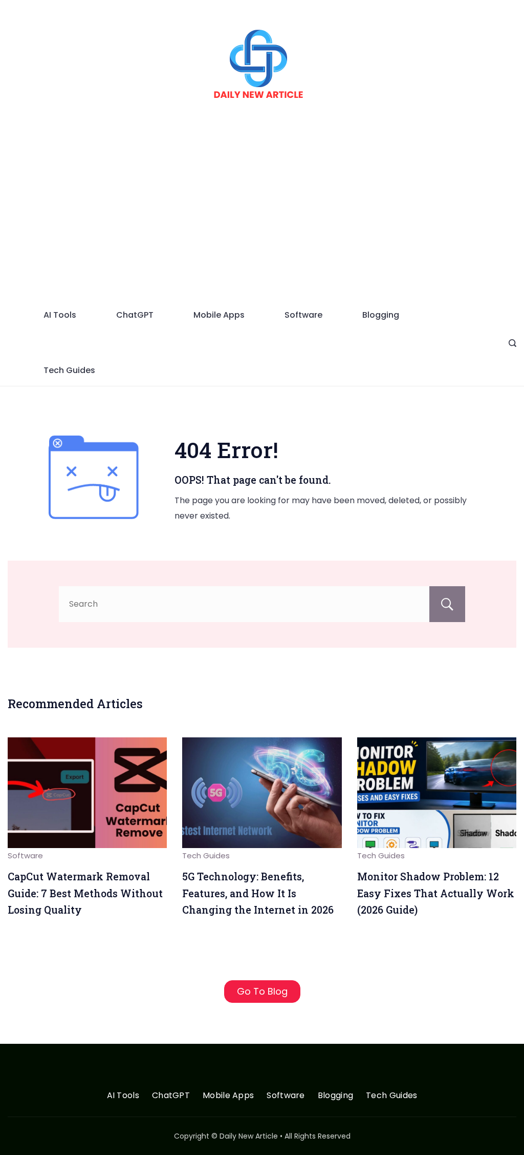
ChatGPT (135, 315)
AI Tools (59, 315)
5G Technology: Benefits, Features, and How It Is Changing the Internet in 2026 (258, 893)
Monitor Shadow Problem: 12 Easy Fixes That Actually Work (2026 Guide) (435, 893)
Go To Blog (262, 991)
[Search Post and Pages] (512, 343)
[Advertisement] (262, 223)
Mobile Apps (219, 315)
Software (303, 315)
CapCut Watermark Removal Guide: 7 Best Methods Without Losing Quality (85, 893)
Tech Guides (69, 370)
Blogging (380, 315)
